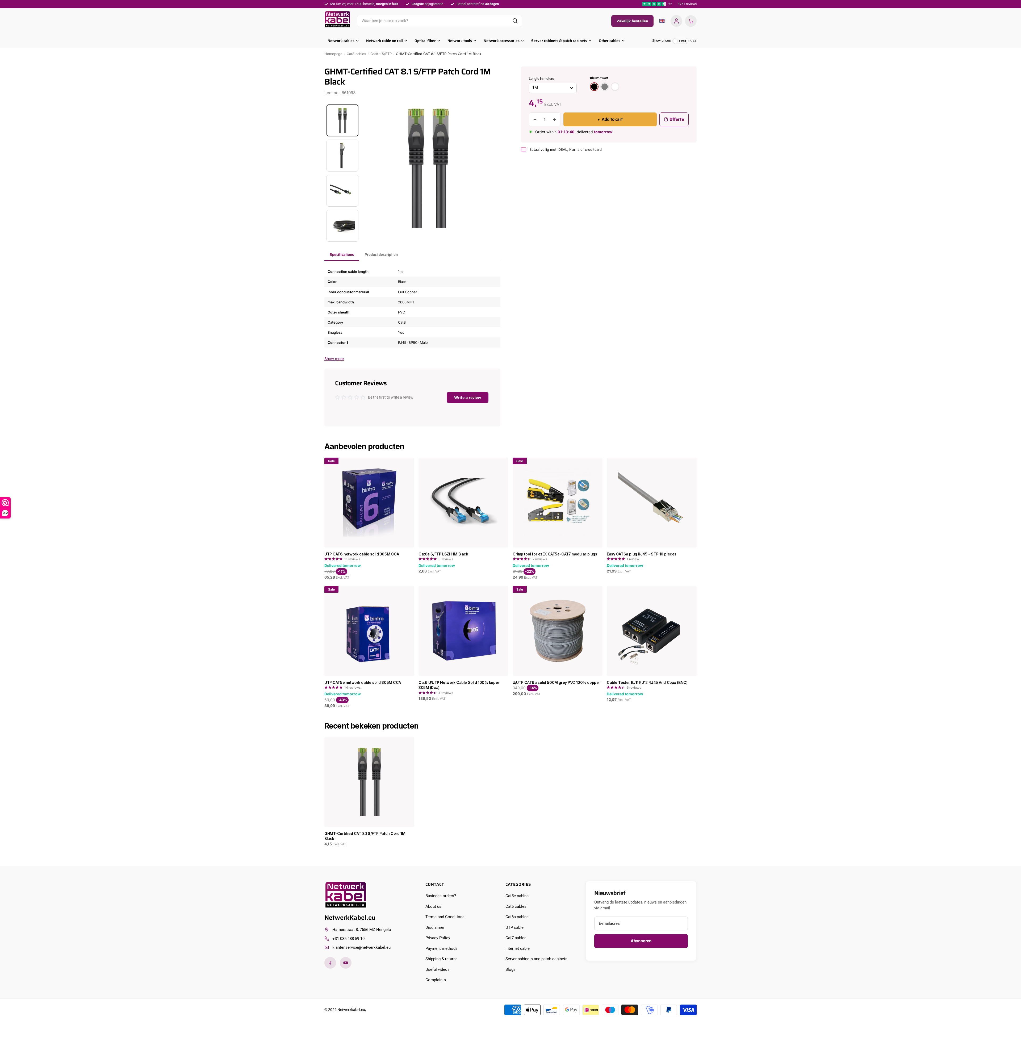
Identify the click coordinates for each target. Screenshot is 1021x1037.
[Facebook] (330, 963)
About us (433, 906)
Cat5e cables (517, 895)
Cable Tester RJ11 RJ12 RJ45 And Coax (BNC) (647, 682)
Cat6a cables (517, 916)
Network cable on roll (384, 41)
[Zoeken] (515, 21)
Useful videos (437, 969)
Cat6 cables (515, 906)
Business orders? (440, 895)
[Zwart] (594, 86)
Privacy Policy (437, 937)
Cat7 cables (515, 937)
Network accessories (502, 41)
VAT (688, 41)
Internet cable (517, 948)
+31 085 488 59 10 (348, 938)
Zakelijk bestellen (632, 21)
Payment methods (441, 948)
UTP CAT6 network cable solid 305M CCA (361, 554)
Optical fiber (425, 41)
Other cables (609, 41)
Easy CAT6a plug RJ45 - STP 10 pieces (641, 554)
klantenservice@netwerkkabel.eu (361, 947)
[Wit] (615, 86)
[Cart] (691, 21)
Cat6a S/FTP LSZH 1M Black (443, 554)
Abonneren (641, 941)
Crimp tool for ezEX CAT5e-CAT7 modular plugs (555, 554)
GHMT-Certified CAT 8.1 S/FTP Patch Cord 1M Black (364, 836)
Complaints (435, 979)
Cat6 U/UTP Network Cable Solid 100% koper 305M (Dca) (459, 685)
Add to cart (610, 119)
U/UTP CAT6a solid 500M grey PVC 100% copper (556, 682)
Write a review (467, 397)
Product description (381, 254)
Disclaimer (435, 927)
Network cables (341, 41)
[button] (553, 88)
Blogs (510, 969)
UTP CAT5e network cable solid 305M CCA (362, 682)
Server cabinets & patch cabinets (559, 41)
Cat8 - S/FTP (381, 54)
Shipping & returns (441, 958)
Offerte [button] (676, 119)
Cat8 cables (356, 54)
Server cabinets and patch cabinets (536, 958)
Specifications (342, 254)
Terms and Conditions (445, 916)
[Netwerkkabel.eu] (337, 19)
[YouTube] (346, 963)
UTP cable (514, 927)
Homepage (333, 54)
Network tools (459, 41)
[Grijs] (604, 86)
